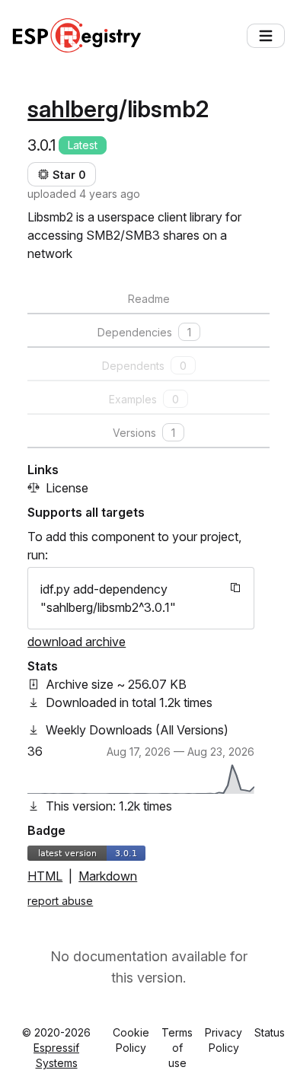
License (67, 487)
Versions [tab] (144, 432)
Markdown (107, 876)
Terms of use (177, 1047)
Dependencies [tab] (144, 332)
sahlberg (73, 109)
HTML (44, 876)
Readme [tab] (149, 298)
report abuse (60, 900)
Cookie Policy (131, 1040)
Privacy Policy (223, 1040)
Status (269, 1032)
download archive (76, 641)
